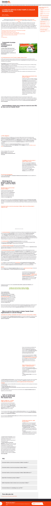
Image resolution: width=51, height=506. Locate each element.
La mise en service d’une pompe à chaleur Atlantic (9, 496)
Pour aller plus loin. (4, 37)
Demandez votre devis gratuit (36, 503)
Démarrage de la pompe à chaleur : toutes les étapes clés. (10, 32)
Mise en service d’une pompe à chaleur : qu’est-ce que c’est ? (24, 19)
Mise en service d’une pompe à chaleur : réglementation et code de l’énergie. (13, 33)
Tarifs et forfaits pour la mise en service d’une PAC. (9, 35)
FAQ (2, 36)
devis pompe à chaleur (18, 20)
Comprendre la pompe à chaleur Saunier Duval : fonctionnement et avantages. (14, 30)
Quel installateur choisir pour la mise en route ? (9, 31)
